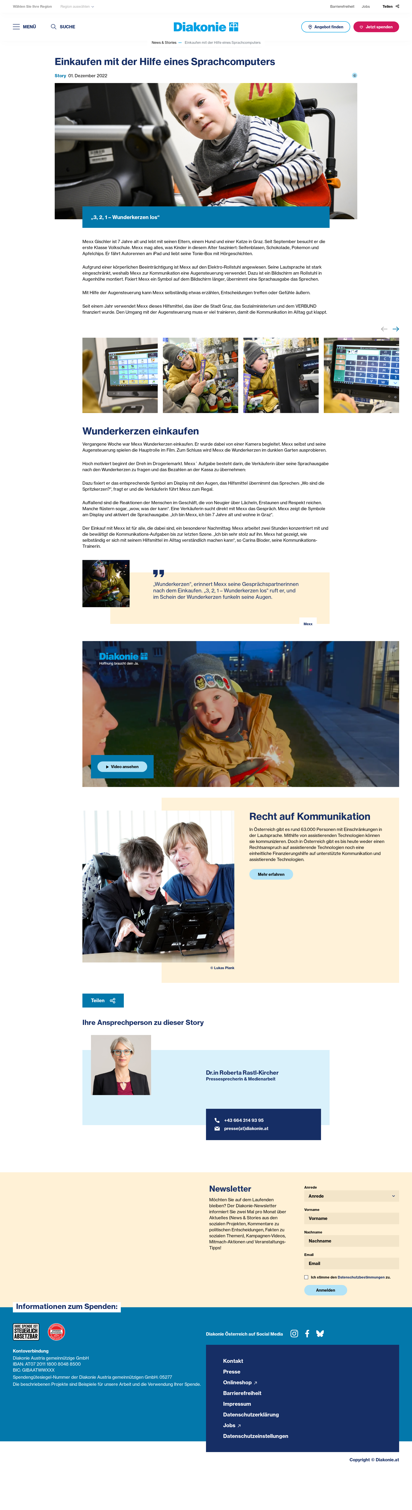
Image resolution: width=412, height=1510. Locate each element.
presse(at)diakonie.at (246, 1128)
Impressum (237, 1404)
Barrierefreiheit (342, 6)
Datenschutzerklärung (251, 1414)
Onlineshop (238, 1382)
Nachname (313, 1232)
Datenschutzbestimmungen (361, 1277)
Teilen (98, 1000)
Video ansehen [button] (124, 766)
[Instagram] (294, 1335)
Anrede (310, 1187)
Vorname (312, 1209)
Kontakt (233, 1361)
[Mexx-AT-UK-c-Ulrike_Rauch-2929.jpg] (120, 375)
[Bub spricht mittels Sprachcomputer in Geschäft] (281, 375)
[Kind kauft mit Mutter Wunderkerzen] (200, 375)
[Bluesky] (320, 1335)
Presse (231, 1371)
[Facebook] (307, 1335)
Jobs (366, 6)
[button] (396, 330)
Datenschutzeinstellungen (255, 1436)
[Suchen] (53, 27)
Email (309, 1255)
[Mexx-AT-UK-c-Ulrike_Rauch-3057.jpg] (361, 375)
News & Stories (164, 42)
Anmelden (325, 1290)
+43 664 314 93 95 (244, 1120)
